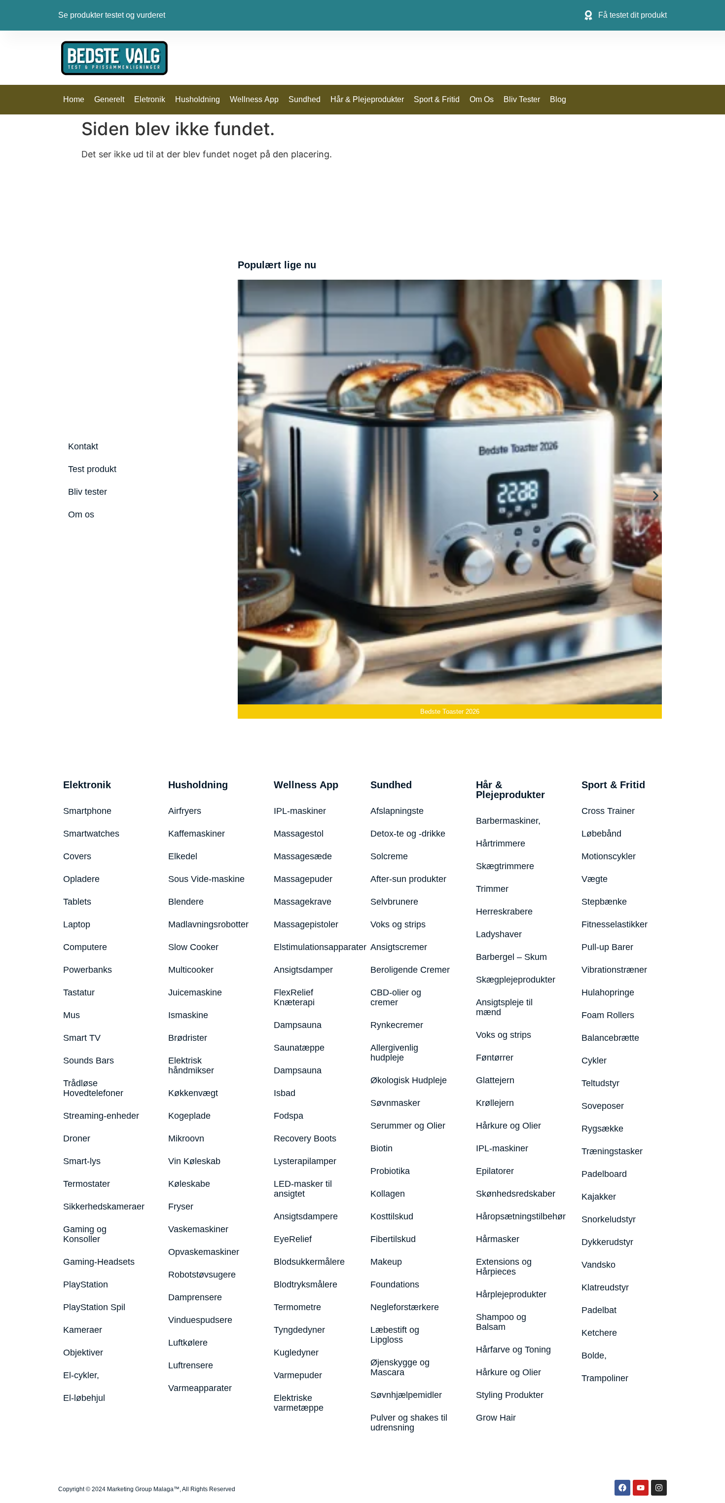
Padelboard (604, 1174)
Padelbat (598, 1310)
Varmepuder (298, 1375)
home (73, 99)
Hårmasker (497, 1239)
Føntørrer (494, 1058)
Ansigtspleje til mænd (504, 1007)
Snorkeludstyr (608, 1219)
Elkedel (182, 856)
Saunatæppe (299, 1048)
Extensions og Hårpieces (504, 1267)
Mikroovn (186, 1138)
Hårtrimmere (500, 843)
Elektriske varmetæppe (299, 1403)
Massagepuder (303, 879)
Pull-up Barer (607, 947)
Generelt (109, 99)
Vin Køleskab (194, 1161)
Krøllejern (495, 1103)
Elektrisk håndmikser (191, 1065)
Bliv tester (522, 99)
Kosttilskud (391, 1216)
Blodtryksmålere (305, 1284)
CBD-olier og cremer (395, 997)
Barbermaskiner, (508, 821)
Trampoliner (604, 1378)
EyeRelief (293, 1239)
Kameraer (82, 1330)
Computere (85, 947)
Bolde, (594, 1355)
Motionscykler (608, 856)
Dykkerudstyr (607, 1242)
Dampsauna (298, 1025)
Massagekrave (302, 902)
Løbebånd (601, 834)
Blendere (186, 902)
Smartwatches (91, 834)
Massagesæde (303, 856)
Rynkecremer (396, 1025)
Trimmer (492, 889)
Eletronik (149, 99)
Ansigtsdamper (303, 970)
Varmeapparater (200, 1388)
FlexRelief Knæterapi (294, 997)
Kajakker (598, 1197)
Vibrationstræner (614, 970)
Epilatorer (495, 1171)
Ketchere (599, 1333)
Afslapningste (397, 811)
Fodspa (288, 1116)
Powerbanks (87, 970)
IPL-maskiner (300, 811)
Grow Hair (496, 1418)
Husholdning (197, 99)
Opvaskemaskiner (203, 1252)
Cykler (594, 1060)
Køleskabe (189, 1184)
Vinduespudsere (200, 1320)
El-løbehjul (84, 1398)
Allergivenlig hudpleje (394, 1053)
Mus (71, 1015)
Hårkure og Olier (508, 1126)
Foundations (394, 1284)
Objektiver (83, 1352)
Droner (76, 1138)
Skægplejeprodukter (515, 980)
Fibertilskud (393, 1239)
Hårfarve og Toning (513, 1350)
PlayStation (85, 1284)
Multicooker (191, 970)
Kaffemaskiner (196, 834)
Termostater (86, 1184)
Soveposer (602, 1106)
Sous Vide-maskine (206, 879)
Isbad (284, 1093)
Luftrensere (190, 1365)
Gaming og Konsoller (85, 1234)
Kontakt (83, 446)
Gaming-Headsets (99, 1262)
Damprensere (195, 1297)
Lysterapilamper (305, 1161)
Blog (558, 99)
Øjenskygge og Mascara (400, 1367)
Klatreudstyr (605, 1287)
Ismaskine (188, 1015)
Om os (482, 99)
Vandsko (598, 1265)
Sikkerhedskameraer (103, 1206)
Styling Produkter (510, 1395)
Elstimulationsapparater (309, 947)
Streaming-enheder (101, 1116)
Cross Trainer (608, 811)
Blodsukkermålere (309, 1262)
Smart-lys (82, 1161)
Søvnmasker (395, 1103)
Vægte (594, 879)
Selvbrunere (394, 902)
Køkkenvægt (193, 1093)
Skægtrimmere (505, 866)
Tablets (77, 902)
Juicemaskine (195, 992)
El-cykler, (81, 1375)
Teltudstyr (600, 1083)
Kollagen (387, 1194)
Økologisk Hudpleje (408, 1080)
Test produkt (92, 469)
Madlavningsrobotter (208, 924)
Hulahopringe (607, 992)
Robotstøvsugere (202, 1275)
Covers (77, 856)
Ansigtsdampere (306, 1216)
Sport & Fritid (437, 99)
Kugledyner (296, 1352)
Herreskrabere (504, 911)
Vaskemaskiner (198, 1229)
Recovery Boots (305, 1138)
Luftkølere (188, 1343)
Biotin (381, 1148)
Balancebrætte (610, 1038)
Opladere (81, 879)
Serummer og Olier (407, 1126)
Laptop (76, 924)
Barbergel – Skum (511, 957)
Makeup (386, 1262)
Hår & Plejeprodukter (367, 99)
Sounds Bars (88, 1060)
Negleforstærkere (404, 1307)
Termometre (297, 1307)
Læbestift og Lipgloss (394, 1335)
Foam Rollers (607, 1015)
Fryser (180, 1206)
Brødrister (187, 1038)
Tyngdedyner (299, 1330)
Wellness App (254, 99)
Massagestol (299, 834)
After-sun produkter (408, 879)
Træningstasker (612, 1151)
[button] (244, 495)
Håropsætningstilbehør (516, 1216)
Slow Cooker (193, 947)
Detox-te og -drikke (407, 834)
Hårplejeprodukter (511, 1294)
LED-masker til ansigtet (303, 1189)
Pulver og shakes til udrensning (408, 1422)
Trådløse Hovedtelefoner (93, 1088)
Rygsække (602, 1129)
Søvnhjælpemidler (406, 1395)
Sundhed (305, 99)
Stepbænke (604, 902)
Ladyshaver (499, 934)
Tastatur (79, 992)
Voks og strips (398, 924)
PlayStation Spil (94, 1307)
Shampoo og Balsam (501, 1322)
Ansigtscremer (398, 947)
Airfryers (184, 811)
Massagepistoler (306, 924)
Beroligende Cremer (410, 970)
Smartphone (87, 811)
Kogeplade (189, 1116)
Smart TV (82, 1038)
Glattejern (495, 1080)
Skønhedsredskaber (515, 1194)
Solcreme (389, 856)
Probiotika (390, 1171)
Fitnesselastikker (614, 924)
